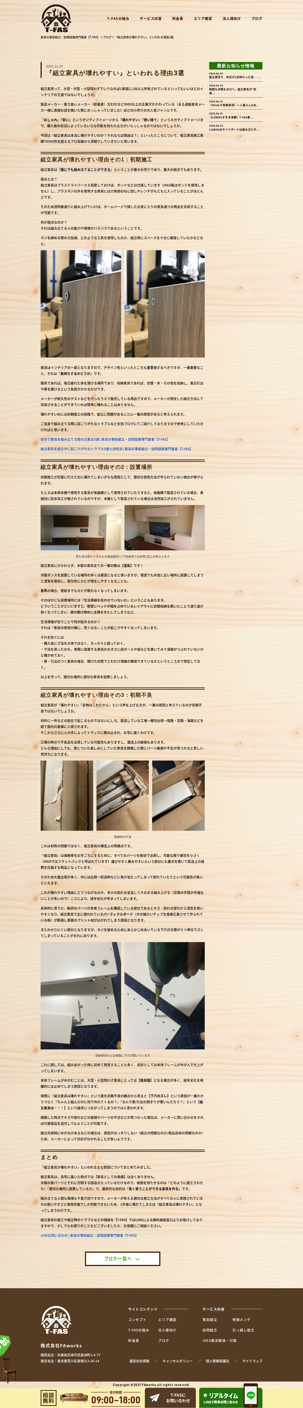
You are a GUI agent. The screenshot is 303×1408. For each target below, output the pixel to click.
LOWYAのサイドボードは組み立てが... (234, 127)
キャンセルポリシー (178, 1360)
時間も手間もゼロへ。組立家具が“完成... (232, 89)
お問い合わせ (178, 1397)
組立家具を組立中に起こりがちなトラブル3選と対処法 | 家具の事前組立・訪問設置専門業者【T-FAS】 (117, 448)
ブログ (257, 18)
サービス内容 (151, 18)
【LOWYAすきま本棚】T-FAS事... (231, 115)
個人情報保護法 (217, 1360)
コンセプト (137, 1319)
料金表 (177, 18)
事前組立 (210, 1319)
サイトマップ (252, 1360)
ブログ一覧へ (118, 1258)
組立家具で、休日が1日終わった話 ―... (235, 75)
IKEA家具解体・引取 (220, 1340)
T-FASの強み (118, 18)
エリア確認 (203, 18)
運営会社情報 (139, 1360)
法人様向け (232, 18)
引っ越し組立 (243, 1330)
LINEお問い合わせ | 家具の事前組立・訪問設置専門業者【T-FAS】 (89, 1235)
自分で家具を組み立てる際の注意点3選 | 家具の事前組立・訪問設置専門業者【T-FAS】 (105, 439)
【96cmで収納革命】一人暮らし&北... (234, 103)
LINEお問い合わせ (221, 1398)
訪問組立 (210, 1330)
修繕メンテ (241, 1319)
